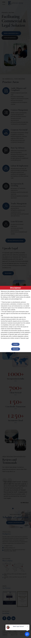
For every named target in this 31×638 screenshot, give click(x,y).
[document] (15, 319)
